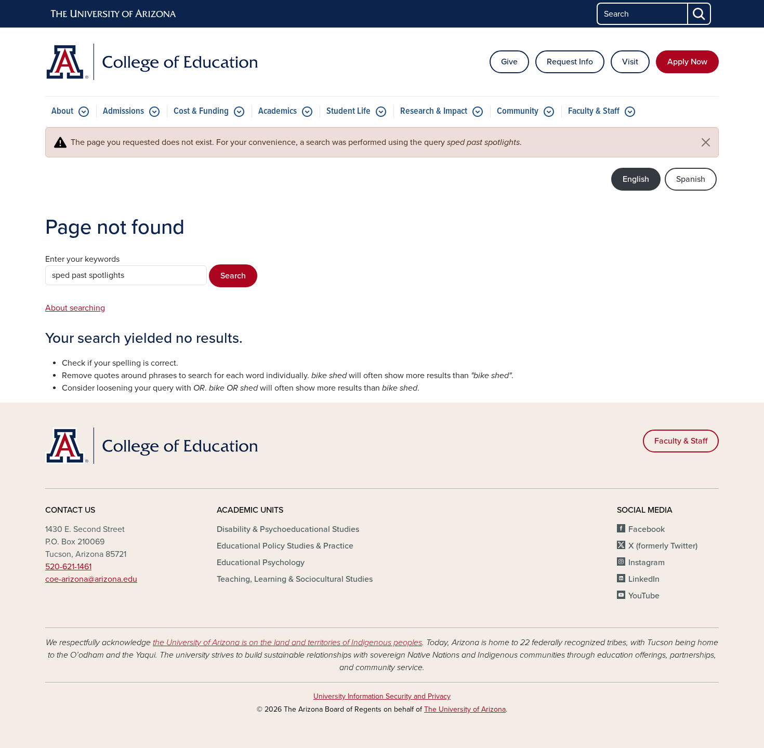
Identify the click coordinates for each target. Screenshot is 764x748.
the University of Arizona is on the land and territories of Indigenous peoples (287, 642)
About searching (75, 308)
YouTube (644, 596)
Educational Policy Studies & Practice (285, 546)
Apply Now (687, 62)
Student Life (348, 111)
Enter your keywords (82, 259)
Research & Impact (433, 111)
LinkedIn (644, 579)
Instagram (646, 562)
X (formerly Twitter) (662, 546)
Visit (630, 62)
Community (517, 111)
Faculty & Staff (594, 111)
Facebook (646, 529)
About (62, 111)
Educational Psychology (261, 562)
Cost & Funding (201, 111)
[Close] (705, 142)
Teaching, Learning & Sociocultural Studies (295, 579)
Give (509, 62)
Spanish (690, 179)
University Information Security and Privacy (382, 696)
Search (233, 276)
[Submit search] (699, 14)
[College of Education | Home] (153, 62)
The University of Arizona (465, 709)
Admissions (123, 111)
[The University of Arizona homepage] (114, 14)
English (636, 179)
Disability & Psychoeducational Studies (288, 529)
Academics (277, 111)
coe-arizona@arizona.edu (91, 579)
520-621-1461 (68, 567)
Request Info (570, 62)
